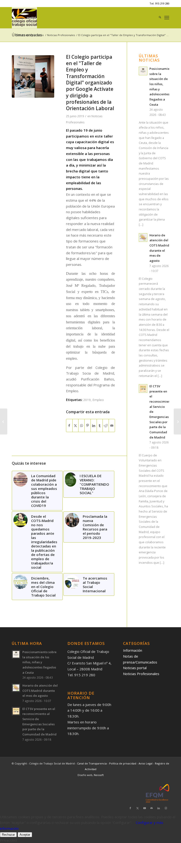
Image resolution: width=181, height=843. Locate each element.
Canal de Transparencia (92, 763)
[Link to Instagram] (165, 808)
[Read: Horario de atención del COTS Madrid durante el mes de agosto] (143, 237)
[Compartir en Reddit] (106, 425)
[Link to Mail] (151, 808)
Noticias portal (135, 667)
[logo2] (24, 17)
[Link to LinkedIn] (158, 808)
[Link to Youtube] (144, 808)
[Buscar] (157, 17)
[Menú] (166, 17)
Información (132, 650)
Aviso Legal (146, 763)
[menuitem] (157, 17)
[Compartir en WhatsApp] (81, 425)
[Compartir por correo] (112, 425)
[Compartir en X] (75, 425)
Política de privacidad (123, 763)
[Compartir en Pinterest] (87, 425)
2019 (87, 400)
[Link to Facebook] (130, 808)
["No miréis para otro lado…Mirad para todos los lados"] (3, 421)
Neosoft (99, 775)
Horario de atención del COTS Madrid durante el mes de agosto (40, 690)
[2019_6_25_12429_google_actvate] (33, 76)
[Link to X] (137, 808)
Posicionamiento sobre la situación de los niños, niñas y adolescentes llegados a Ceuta (39, 662)
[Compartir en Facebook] (69, 425)
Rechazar (8, 834)
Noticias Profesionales (141, 673)
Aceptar (25, 834)
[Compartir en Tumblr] (100, 425)
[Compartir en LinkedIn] (94, 425)
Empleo (98, 400)
